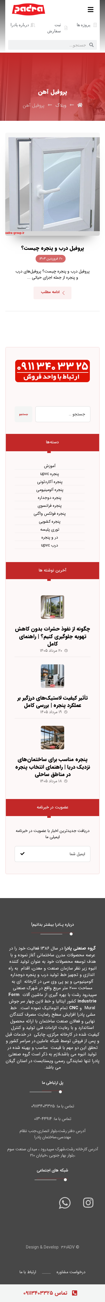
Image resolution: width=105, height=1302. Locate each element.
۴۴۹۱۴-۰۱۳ (43, 1118)
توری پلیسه (49, 530)
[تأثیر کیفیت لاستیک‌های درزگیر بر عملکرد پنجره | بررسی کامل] (52, 676)
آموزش (49, 466)
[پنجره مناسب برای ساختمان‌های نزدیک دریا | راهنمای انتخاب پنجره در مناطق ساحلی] (52, 737)
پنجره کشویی (49, 522)
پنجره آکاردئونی (49, 482)
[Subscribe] (22, 854)
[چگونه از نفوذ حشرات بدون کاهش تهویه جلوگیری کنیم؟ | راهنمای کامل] (52, 607)
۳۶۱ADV (68, 1247)
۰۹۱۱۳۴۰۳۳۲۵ (43, 1106)
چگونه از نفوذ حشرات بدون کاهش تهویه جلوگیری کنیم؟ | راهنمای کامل (52, 636)
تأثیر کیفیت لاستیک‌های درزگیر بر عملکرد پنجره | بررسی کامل (52, 701)
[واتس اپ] (64, 1202)
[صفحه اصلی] (80, 105)
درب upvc (49, 545)
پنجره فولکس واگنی (50, 514)
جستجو (23, 414)
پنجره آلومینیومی (49, 490)
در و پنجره (49, 537)
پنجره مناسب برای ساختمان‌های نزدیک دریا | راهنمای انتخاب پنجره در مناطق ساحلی (52, 766)
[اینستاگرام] (88, 1202)
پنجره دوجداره (49, 498)
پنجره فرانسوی (50, 506)
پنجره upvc (49, 474)
